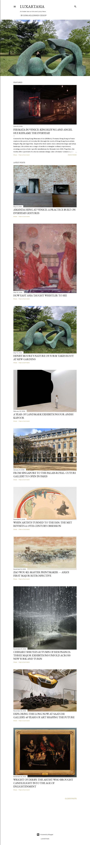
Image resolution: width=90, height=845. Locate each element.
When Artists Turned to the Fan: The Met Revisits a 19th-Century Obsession (42, 524)
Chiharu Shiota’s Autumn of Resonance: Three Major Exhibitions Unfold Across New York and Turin (42, 655)
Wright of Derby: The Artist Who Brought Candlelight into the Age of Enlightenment (43, 783)
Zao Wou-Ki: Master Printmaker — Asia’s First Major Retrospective (41, 574)
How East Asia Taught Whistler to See (40, 295)
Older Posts (71, 799)
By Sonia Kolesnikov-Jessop (34, 15)
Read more (72, 155)
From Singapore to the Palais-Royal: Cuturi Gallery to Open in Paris (44, 474)
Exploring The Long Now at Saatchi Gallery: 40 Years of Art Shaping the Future (44, 715)
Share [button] (15, 155)
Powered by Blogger (46, 834)
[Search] (75, 6)
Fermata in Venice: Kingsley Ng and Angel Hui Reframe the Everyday (42, 131)
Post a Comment (24, 155)
